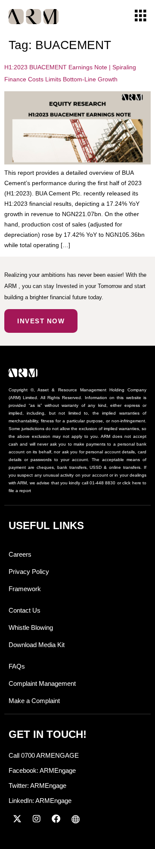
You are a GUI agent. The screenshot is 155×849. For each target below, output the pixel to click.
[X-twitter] (17, 818)
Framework (25, 588)
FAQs (17, 666)
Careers (20, 554)
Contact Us (24, 610)
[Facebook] (56, 818)
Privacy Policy (29, 571)
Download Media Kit (37, 644)
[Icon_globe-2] (75, 818)
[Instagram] (36, 818)
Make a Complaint (34, 700)
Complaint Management (42, 683)
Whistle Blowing (31, 627)
